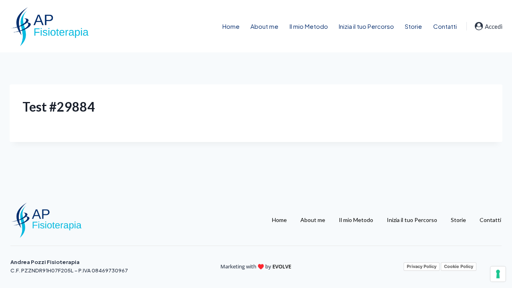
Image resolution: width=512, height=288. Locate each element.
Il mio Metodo (309, 26)
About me (264, 26)
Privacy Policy (421, 266)
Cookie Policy (458, 266)
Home (231, 26)
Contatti (445, 26)
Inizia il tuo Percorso (366, 26)
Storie (413, 26)
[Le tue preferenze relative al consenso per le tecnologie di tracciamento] (498, 274)
